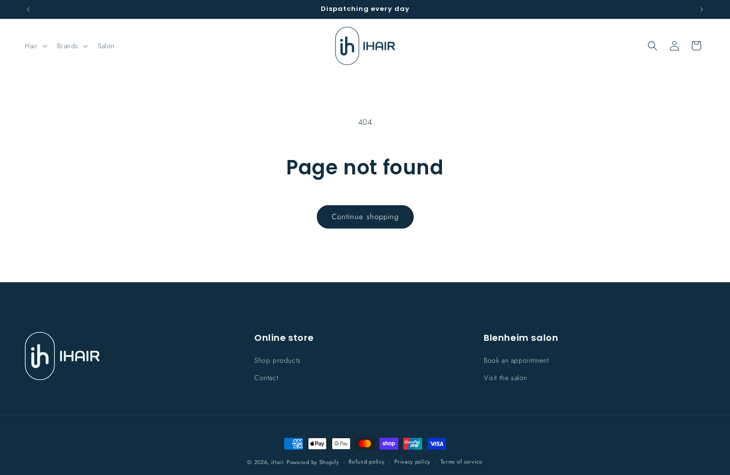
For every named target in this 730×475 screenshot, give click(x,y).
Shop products (277, 361)
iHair (278, 462)
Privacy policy (412, 462)
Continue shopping (365, 216)
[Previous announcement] (28, 9)
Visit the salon (505, 378)
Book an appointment (516, 361)
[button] (35, 45)
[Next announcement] (702, 9)
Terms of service (461, 462)
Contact (266, 378)
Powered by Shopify (313, 462)
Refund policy (366, 462)
